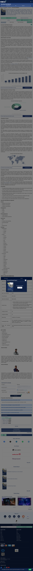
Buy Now (23, 5)
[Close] (25, 280)
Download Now (20, 287)
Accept (30, 569)
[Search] (30, 2)
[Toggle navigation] (31, 2)
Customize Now (8, 5)
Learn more (26, 569)
